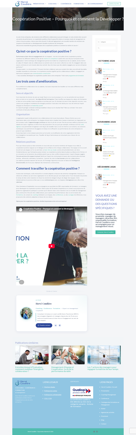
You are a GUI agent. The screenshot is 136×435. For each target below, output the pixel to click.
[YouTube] (94, 431)
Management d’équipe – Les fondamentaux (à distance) (110, 109)
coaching (35, 195)
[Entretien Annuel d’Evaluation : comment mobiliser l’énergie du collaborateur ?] (32, 355)
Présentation (38, 4)
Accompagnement (95, 4)
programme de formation (76, 75)
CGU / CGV (48, 398)
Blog (102, 420)
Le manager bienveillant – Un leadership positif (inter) (110, 93)
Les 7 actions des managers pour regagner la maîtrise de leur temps (102, 368)
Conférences (66, 4)
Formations (79, 4)
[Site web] (59, 325)
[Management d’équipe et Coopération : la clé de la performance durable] (68, 355)
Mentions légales (49, 387)
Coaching (52, 4)
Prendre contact (45, 325)
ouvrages (71, 195)
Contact (103, 424)
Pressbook (104, 416)
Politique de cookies (50, 391)
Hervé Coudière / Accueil (109, 387)
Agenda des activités (107, 412)
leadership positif (37, 105)
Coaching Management (108, 394)
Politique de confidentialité (52, 394)
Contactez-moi (114, 3)
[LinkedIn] (55, 325)
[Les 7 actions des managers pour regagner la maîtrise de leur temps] (104, 355)
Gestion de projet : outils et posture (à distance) (108, 154)
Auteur (103, 408)
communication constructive (41, 73)
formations (19, 195)
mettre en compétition (51, 58)
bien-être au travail (50, 150)
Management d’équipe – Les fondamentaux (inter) (110, 76)
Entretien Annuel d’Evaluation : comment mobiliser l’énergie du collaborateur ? (29, 369)
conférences (59, 195)
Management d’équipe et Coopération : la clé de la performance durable (62, 369)
